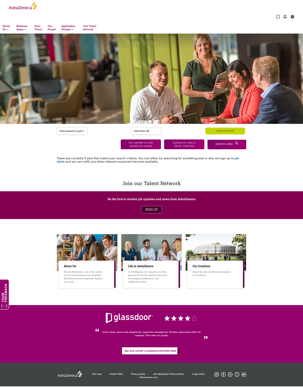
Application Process (68, 27)
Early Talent (38, 27)
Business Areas (21, 27)
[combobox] (146, 131)
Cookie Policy (116, 374)
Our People (52, 27)
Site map (96, 374)
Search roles (225, 131)
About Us (6, 27)
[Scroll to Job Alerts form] (285, 16)
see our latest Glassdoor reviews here (150, 350)
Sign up (151, 209)
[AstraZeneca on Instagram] (216, 374)
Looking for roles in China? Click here (184, 144)
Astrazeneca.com (148, 377)
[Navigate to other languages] (292, 16)
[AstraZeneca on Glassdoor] (243, 374)
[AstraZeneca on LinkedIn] (230, 374)
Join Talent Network (89, 27)
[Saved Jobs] (278, 17)
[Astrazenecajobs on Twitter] (237, 374)
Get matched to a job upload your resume (141, 144)
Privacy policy (138, 374)
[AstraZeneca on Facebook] (223, 374)
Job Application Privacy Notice (168, 374)
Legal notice (198, 374)
